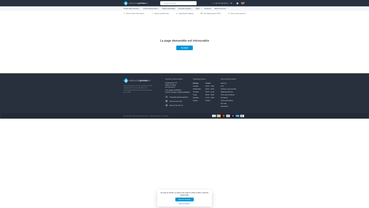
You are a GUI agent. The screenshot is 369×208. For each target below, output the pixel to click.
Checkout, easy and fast (228, 89)
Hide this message (184, 199)
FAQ (222, 86)
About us (224, 83)
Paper (198, 9)
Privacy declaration (227, 100)
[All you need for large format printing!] (141, 3)
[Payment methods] (214, 116)
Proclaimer (224, 98)
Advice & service (220, 9)
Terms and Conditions (228, 95)
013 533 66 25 (170, 87)
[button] (236, 3)
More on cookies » (184, 203)
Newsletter (224, 106)
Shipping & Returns (227, 92)
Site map (223, 103)
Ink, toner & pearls (184, 9)
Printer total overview (131, 9)
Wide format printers (150, 9)
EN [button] (231, 3)
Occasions (207, 9)
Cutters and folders (168, 9)
